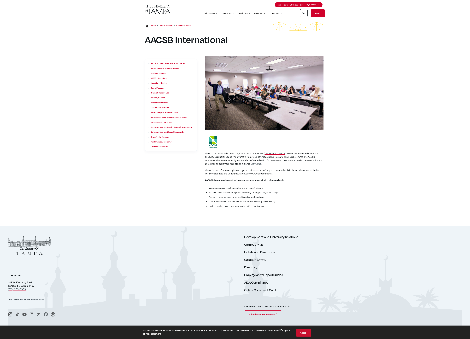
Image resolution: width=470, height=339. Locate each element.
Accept (303, 333)
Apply (318, 13)
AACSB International (275, 153)
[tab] (318, 5)
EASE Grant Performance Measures (26, 299)
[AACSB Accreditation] (264, 142)
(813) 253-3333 (17, 289)
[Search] (304, 13)
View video (256, 163)
